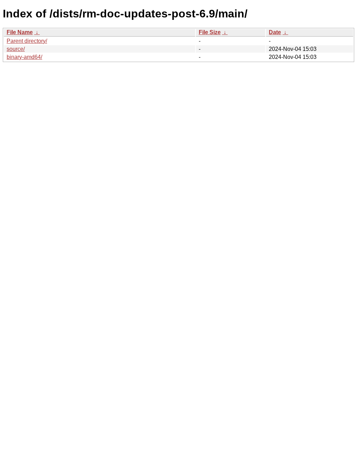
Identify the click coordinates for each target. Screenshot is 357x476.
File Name (20, 32)
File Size (210, 32)
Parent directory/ (27, 41)
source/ (16, 49)
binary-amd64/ (24, 57)
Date (275, 32)
